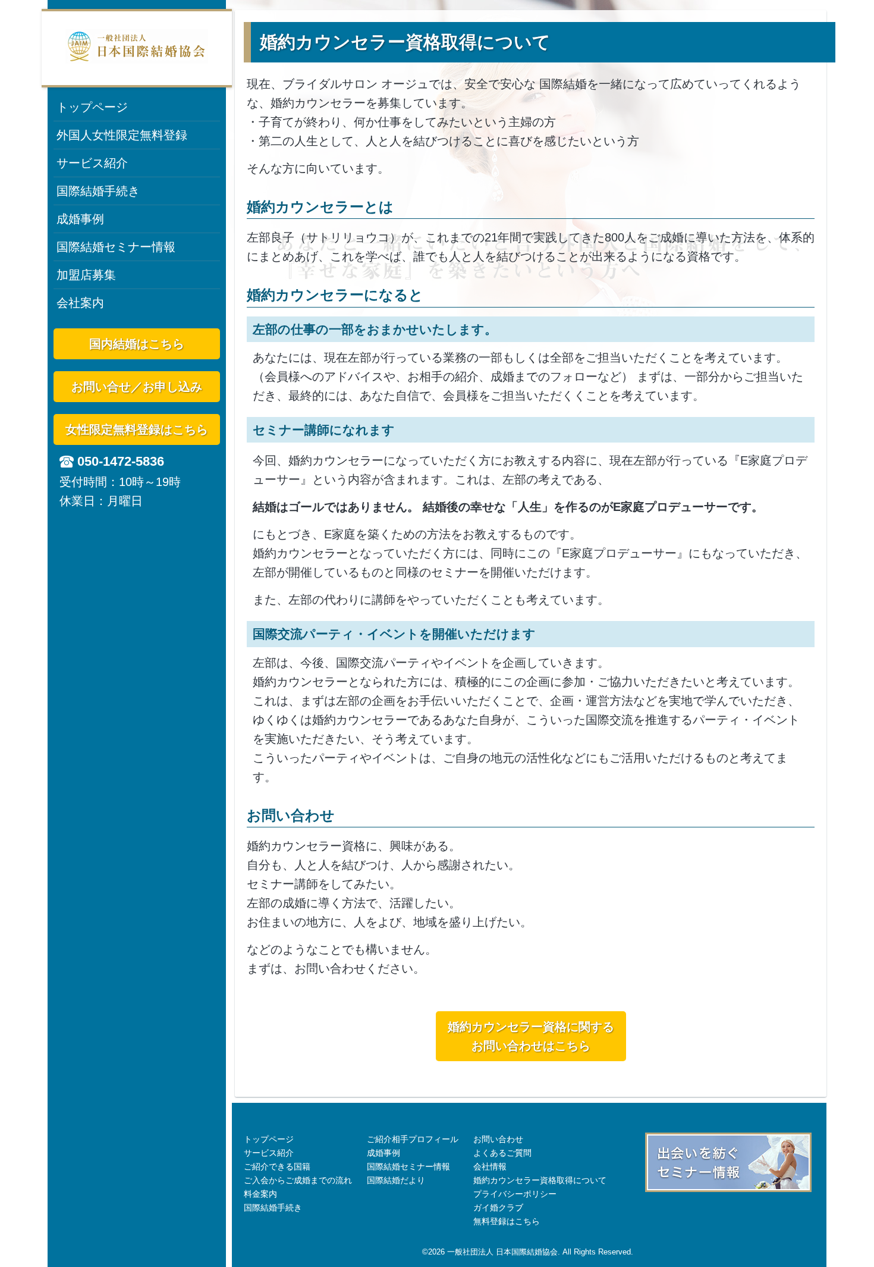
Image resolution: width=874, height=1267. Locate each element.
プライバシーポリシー (515, 1194)
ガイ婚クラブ (498, 1207)
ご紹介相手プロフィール (412, 1139)
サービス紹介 (92, 163)
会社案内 (80, 302)
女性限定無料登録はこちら (136, 429)
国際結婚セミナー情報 (115, 246)
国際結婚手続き (98, 190)
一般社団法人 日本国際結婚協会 (502, 1251)
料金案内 (260, 1194)
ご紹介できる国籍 (277, 1166)
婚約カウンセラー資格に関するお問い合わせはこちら (531, 1036)
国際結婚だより (396, 1180)
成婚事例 (80, 218)
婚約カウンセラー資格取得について (539, 1180)
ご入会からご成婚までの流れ (298, 1180)
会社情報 (490, 1166)
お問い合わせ (498, 1139)
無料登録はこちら (506, 1221)
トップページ (92, 107)
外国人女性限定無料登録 (121, 135)
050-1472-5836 (120, 461)
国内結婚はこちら (136, 343)
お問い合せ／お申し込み (136, 386)
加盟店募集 (86, 274)
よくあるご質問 (502, 1153)
